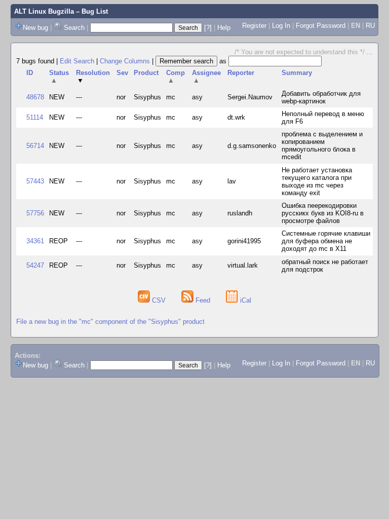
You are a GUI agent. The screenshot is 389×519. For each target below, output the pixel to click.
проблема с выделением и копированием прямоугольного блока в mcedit (322, 145)
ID (29, 73)
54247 (35, 265)
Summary (297, 73)
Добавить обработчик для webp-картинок (321, 97)
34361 (35, 241)
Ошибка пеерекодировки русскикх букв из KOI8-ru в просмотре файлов (323, 213)
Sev (122, 73)
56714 (35, 146)
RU (370, 25)
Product (146, 73)
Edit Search (77, 61)
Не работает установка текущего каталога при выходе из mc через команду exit (317, 181)
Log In (281, 25)
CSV (159, 300)
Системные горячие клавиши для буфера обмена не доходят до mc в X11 (326, 241)
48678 (35, 97)
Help (223, 27)
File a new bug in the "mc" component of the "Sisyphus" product (110, 321)
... (370, 52)
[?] (208, 27)
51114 (34, 117)
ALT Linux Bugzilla (44, 11)
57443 (35, 181)
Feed (202, 300)
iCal (244, 300)
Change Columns (125, 61)
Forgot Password (320, 25)
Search (74, 27)
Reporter (240, 73)
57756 (35, 213)
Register (254, 25)
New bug (35, 27)
